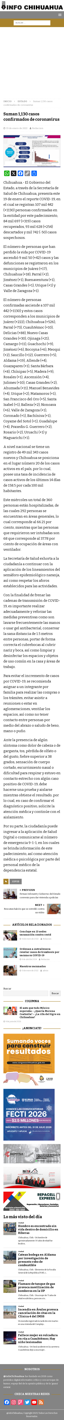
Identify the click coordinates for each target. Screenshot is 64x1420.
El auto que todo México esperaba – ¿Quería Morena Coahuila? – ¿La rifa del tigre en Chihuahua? (40, 1013)
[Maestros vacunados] (10, 970)
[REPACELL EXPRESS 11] (32, 1208)
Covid (15, 881)
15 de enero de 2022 (30, 970)
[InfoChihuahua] (32, 9)
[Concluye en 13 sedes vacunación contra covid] (10, 935)
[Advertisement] (32, 61)
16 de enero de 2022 (30, 939)
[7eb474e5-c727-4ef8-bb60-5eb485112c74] (32, 1161)
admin (45, 970)
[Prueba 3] (32, 1186)
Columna (32, 1001)
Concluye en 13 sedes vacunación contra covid (35, 933)
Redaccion (37, 128)
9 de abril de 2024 (29, 959)
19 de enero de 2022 (16, 128)
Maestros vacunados (33, 966)
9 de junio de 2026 (13, 1021)
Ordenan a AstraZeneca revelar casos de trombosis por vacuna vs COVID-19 (39, 952)
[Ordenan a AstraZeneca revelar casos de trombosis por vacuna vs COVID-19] (10, 953)
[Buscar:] (32, 22)
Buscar (7, 988)
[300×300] (29, 1083)
